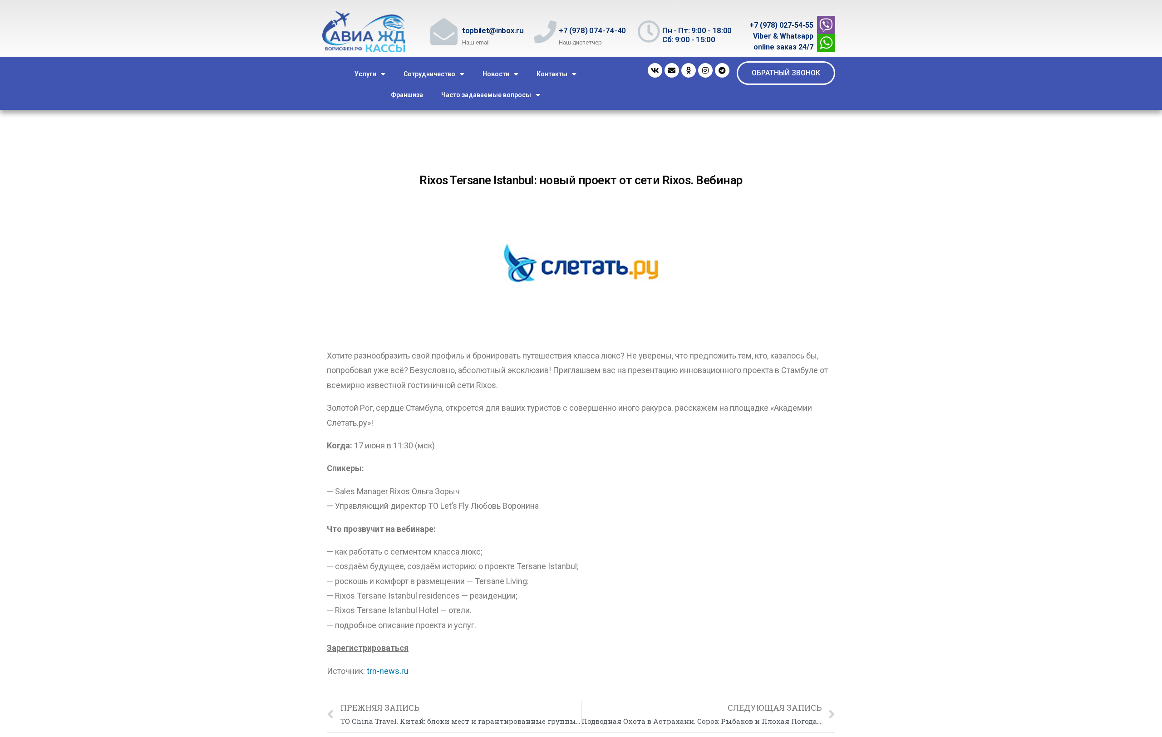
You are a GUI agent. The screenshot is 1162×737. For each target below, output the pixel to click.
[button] (786, 73)
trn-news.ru (388, 671)
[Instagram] (705, 70)
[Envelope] (672, 70)
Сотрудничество (429, 74)
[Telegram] (722, 70)
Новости (496, 74)
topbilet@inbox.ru (492, 30)
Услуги (365, 74)
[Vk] (655, 70)
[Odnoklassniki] (688, 70)
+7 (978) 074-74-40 (592, 30)
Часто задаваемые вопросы (486, 94)
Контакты (552, 74)
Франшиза (407, 94)
